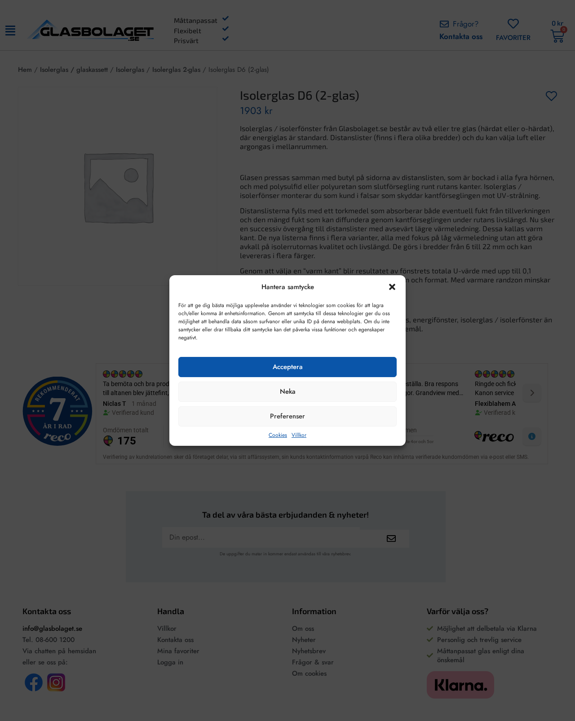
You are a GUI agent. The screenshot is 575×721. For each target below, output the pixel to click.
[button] (392, 286)
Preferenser (287, 416)
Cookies (278, 435)
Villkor (299, 435)
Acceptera (288, 367)
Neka (288, 391)
